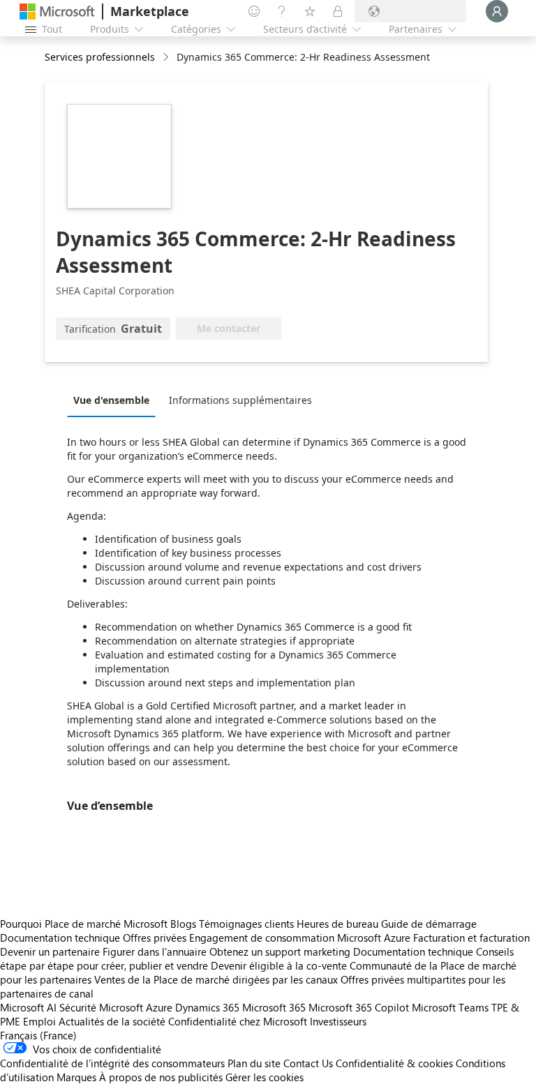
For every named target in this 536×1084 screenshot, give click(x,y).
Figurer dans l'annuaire (155, 951)
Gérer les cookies (264, 1077)
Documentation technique (60, 937)
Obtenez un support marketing (279, 951)
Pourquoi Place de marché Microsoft (84, 924)
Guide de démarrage (429, 924)
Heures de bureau (337, 924)
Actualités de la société (112, 1021)
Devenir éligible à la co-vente (279, 965)
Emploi (39, 1021)
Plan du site (254, 1063)
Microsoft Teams (450, 1007)
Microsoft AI (28, 1007)
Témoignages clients (246, 924)
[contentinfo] (167, 57)
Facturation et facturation (471, 937)
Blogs (183, 924)
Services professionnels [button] (100, 56)
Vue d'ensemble (111, 400)
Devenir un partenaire (50, 951)
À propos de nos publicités (161, 1077)
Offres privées (154, 937)
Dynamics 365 (207, 1007)
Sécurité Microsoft (101, 1007)
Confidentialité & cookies (394, 1063)
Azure (159, 1007)
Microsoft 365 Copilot (358, 1007)
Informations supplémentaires (240, 400)
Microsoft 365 (274, 1007)
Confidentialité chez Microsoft (237, 1021)
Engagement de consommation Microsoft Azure (301, 937)
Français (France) (38, 1035)
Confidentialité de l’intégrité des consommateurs (112, 1063)
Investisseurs (338, 1021)
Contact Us (308, 1063)
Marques (76, 1077)
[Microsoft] (57, 11)
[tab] (115, 399)
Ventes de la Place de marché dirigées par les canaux (216, 979)
